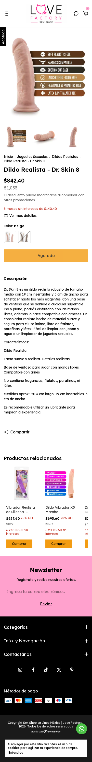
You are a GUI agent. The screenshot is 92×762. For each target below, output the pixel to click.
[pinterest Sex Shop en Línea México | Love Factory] (71, 670)
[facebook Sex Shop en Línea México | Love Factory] (33, 670)
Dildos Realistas (65, 156)
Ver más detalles (22, 215)
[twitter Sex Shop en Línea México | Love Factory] (59, 670)
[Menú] (7, 14)
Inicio (8, 156)
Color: (14, 226)
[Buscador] (76, 14)
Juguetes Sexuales (32, 156)
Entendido (16, 752)
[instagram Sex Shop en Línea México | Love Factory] (20, 670)
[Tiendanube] (46, 731)
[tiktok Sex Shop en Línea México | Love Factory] (46, 670)
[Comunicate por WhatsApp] (81, 728)
